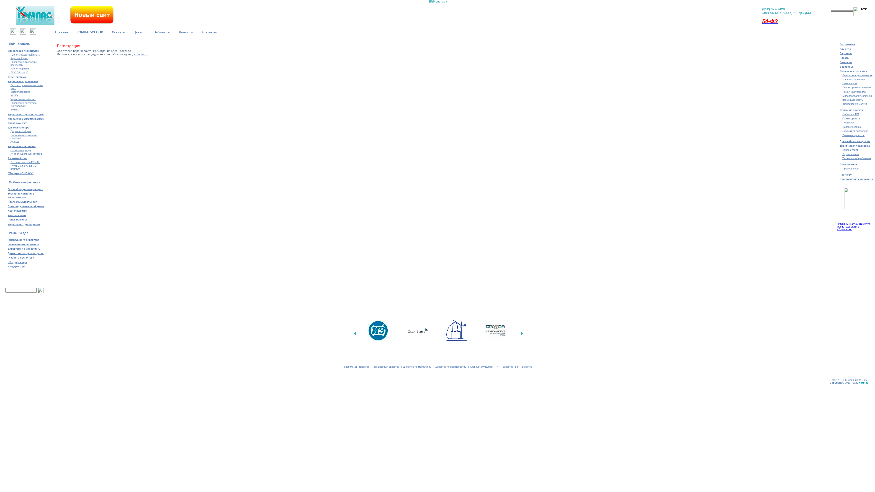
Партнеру (846, 174)
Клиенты (845, 49)
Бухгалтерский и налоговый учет (26, 87)
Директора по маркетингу (24, 248)
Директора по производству (26, 253)
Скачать (118, 32)
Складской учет (17, 123)
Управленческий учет (23, 99)
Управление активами (22, 146)
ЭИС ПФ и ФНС (19, 72)
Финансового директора (23, 244)
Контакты (209, 32)
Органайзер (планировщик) (25, 189)
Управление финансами (23, 81)
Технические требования (856, 158)
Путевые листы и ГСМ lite (25, 162)
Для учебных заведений (855, 141)
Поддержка (848, 122)
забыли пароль (855, 19)
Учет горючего (17, 215)
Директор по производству (450, 366)
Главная (61, 32)
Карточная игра (17, 210)
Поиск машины (17, 219)
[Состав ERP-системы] (414, 14)
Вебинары (162, 32)
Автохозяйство (17, 158)
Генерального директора (23, 239)
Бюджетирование (20, 91)
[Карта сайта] (23, 33)
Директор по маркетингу (417, 366)
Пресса (844, 57)
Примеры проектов (853, 135)
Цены (139, 32)
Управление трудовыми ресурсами (24, 63)
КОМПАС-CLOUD (90, 32)
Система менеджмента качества (23, 136)
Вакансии (846, 62)
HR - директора (17, 262)
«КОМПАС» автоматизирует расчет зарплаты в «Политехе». (853, 227)
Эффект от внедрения (855, 131)
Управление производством (26, 114)
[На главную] (13, 33)
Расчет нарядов (19, 68)
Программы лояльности (23, 201)
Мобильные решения (24, 182)
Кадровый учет (19, 58)
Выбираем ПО (850, 114)
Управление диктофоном (24, 224)
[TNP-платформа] (462, 14)
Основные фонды (20, 150)
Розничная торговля (854, 91)
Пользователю (849, 164)
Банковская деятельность (857, 75)
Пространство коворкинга (856, 179)
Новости (186, 32)
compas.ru (141, 54)
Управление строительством (26, 118)
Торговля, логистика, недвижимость (21, 195)
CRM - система (17, 77)
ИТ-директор (524, 366)
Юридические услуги (854, 103)
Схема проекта (851, 118)
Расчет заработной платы (25, 54)
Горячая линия (850, 154)
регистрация (834, 19)
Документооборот (19, 127)
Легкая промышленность (856, 87)
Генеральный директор (356, 366)
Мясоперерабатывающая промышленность (857, 98)
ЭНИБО (15, 109)
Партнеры (846, 53)
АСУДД (14, 141)
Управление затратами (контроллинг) (23, 104)
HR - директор (505, 366)
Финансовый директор (386, 366)
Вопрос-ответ (850, 150)
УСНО (14, 95)
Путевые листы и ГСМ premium (23, 167)
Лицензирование (852, 127)
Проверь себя (850, 168)
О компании (847, 44)
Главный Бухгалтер (481, 366)
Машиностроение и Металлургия (853, 81)
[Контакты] (33, 33)
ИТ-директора (16, 266)
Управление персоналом (23, 50)
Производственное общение (26, 206)
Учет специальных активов (26, 153)
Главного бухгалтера (21, 257)
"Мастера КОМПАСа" (20, 173)
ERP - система (19, 44)
